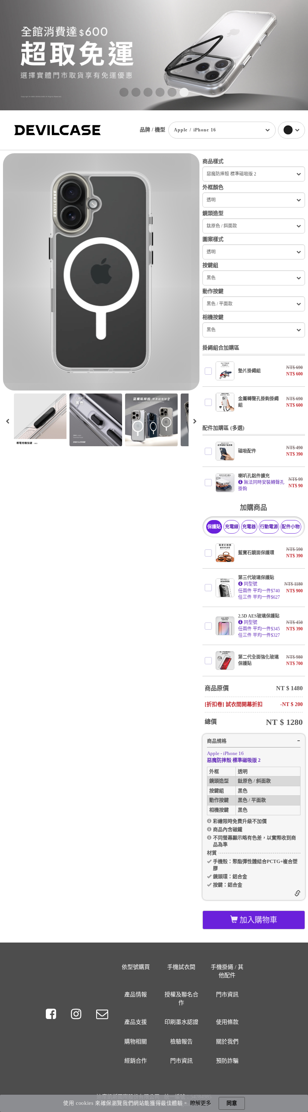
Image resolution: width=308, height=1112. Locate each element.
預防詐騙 (227, 1061)
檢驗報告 (181, 1042)
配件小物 (291, 526)
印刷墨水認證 (181, 1022)
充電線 (232, 526)
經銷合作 (135, 1061)
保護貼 (214, 526)
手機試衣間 (181, 967)
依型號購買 (136, 967)
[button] (123, 92)
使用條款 (227, 1022)
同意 (231, 1103)
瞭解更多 (200, 1103)
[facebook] (52, 1014)
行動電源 (269, 526)
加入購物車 (257, 920)
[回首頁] (57, 130)
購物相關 (135, 1042)
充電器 (249, 526)
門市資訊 (227, 994)
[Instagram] (77, 1014)
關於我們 (227, 1042)
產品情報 (135, 994)
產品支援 (135, 1022)
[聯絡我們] (102, 1014)
